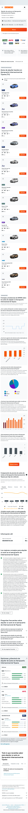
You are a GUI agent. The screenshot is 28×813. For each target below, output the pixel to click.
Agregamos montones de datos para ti (11, 795)
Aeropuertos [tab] (6, 763)
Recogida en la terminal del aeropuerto (11, 33)
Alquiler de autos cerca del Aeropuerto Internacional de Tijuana (12, 774)
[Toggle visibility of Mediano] (6, 393)
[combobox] (8, 15)
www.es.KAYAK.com (5, 804)
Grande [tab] (16, 487)
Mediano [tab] (10, 487)
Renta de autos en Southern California (13, 807)
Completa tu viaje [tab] (15, 763)
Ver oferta (23, 97)
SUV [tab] (21, 487)
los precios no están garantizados (8, 788)
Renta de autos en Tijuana (13, 808)
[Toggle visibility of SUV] (6, 391)
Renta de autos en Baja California (13, 806)
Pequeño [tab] (4, 487)
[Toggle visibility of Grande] (17, 393)
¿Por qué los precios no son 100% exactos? (12, 798)
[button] (2, 7)
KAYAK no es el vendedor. (8, 793)
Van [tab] (25, 487)
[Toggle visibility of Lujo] (6, 395)
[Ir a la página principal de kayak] (9, 7)
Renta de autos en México (19, 804)
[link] (14, 464)
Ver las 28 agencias (5, 744)
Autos (12, 804)
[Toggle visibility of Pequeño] (17, 391)
